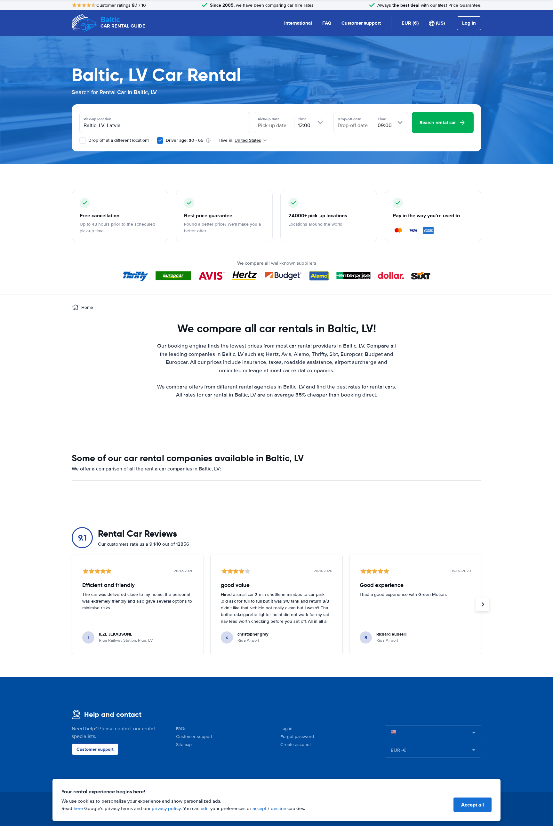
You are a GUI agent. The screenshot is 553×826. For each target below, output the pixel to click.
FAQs (181, 728)
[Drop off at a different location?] (82, 140)
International (298, 23)
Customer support (361, 23)
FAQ (326, 23)
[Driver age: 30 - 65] (160, 140)
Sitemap (184, 744)
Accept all (472, 804)
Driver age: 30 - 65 (184, 140)
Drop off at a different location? (118, 140)
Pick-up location (97, 119)
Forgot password (297, 736)
